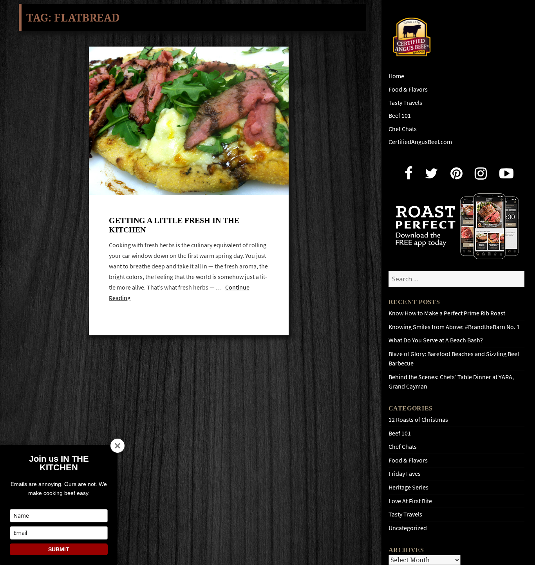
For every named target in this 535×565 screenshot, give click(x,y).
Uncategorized (408, 528)
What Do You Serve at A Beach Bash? (436, 340)
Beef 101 (400, 116)
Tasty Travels (405, 103)
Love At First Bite (410, 501)
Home (396, 76)
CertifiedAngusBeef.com (420, 142)
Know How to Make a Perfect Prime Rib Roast (447, 313)
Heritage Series (408, 487)
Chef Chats (403, 129)
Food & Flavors (408, 89)
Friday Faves (405, 474)
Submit (58, 549)
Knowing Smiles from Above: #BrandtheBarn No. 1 (454, 327)
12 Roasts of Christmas (418, 420)
